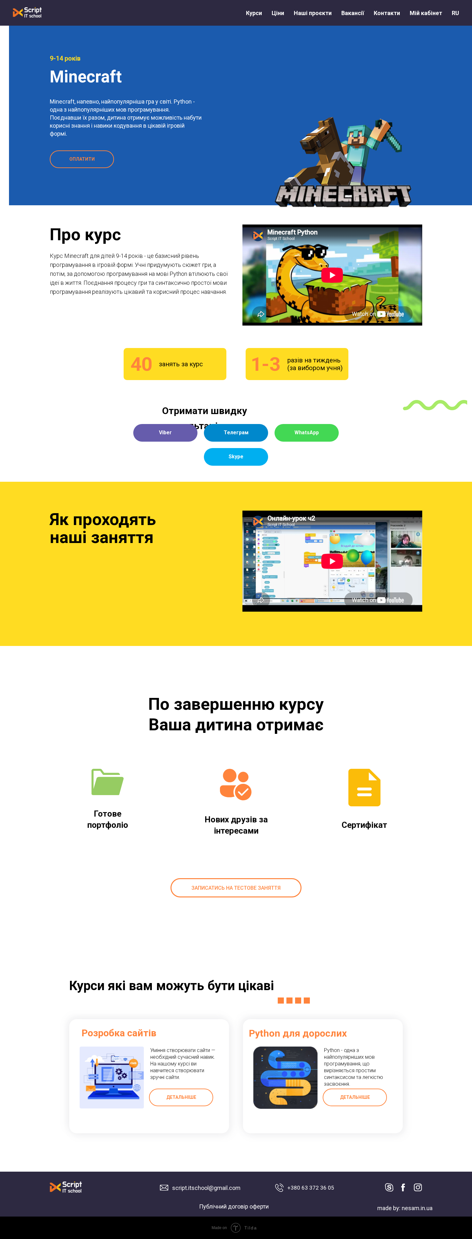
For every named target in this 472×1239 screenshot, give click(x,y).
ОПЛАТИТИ (82, 159)
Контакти (387, 13)
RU (455, 13)
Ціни (278, 13)
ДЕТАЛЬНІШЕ (181, 1097)
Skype (236, 457)
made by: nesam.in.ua (405, 1208)
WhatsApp (306, 432)
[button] (236, 887)
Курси (254, 13)
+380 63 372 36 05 (310, 1187)
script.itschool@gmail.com (206, 1187)
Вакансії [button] (352, 13)
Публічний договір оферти (234, 1206)
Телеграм (236, 432)
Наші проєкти (313, 13)
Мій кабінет (426, 13)
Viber (165, 432)
